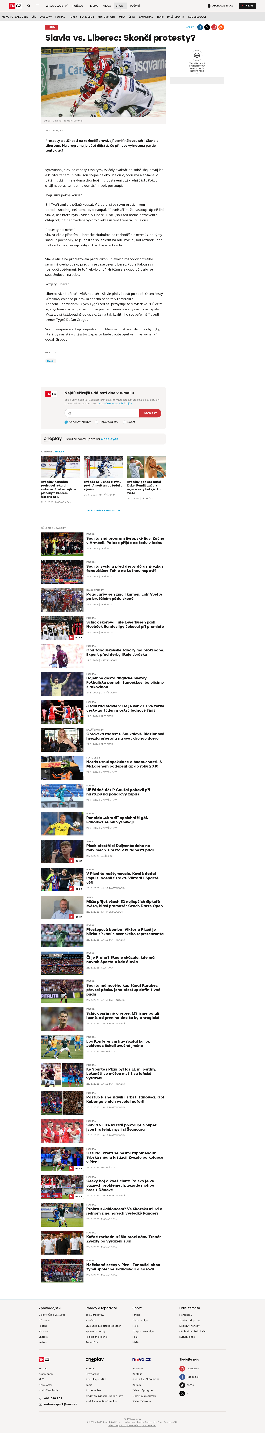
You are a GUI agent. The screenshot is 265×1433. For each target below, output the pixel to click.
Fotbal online (93, 1390)
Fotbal (60, 17)
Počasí (135, 5)
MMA (122, 17)
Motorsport (106, 17)
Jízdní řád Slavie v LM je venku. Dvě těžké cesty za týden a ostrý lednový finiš (125, 708)
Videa (107, 5)
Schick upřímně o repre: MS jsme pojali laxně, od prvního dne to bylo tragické (122, 1015)
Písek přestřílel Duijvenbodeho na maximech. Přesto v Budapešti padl (120, 848)
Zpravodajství (56, 5)
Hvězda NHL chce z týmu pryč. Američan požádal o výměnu (103, 485)
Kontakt (137, 1373)
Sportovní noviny (95, 1331)
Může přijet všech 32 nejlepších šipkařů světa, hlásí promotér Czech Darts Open (124, 904)
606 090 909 (53, 1398)
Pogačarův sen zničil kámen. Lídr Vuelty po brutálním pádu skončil (124, 596)
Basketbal (146, 17)
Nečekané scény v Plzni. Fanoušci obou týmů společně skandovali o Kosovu (123, 1267)
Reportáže (92, 1342)
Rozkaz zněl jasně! (96, 1336)
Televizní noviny (95, 1314)
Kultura (43, 1342)
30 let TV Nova (141, 1401)
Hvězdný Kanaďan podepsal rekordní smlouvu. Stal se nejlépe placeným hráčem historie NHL (58, 489)
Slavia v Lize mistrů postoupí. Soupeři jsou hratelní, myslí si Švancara (122, 1127)
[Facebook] (200, 27)
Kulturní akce (187, 1336)
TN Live (93, 5)
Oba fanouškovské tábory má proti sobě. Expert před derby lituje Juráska (125, 652)
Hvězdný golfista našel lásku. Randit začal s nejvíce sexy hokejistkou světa (144, 487)
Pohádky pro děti (96, 1379)
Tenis (160, 17)
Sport (120, 5)
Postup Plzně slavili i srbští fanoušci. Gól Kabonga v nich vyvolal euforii (125, 1099)
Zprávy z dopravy (189, 1320)
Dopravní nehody (189, 1325)
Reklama (137, 1368)
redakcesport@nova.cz (60, 1404)
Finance (43, 1331)
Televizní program (143, 1390)
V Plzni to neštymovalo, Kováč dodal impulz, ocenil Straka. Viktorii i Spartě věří (122, 878)
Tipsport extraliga (143, 1331)
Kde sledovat (197, 17)
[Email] (214, 27)
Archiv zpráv (46, 1373)
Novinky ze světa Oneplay (101, 1401)
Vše (34, 17)
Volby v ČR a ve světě (52, 1314)
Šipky (132, 17)
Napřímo (91, 1320)
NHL (134, 1336)
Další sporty (175, 17)
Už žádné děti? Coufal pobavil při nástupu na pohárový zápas (118, 792)
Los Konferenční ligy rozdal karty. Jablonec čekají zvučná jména (118, 1043)
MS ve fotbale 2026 (15, 17)
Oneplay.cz (109, 439)
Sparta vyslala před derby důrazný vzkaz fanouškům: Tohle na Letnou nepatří (125, 568)
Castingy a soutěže (144, 1395)
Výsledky (46, 17)
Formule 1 (87, 17)
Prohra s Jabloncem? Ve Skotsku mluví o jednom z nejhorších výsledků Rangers (124, 1211)
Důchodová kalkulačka (193, 1331)
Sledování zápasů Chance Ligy (104, 1395)
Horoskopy (185, 1314)
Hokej (73, 17)
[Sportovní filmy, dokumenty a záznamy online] (53, 439)
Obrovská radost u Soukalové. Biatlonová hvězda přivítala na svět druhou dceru (125, 736)
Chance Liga (140, 1320)
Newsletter (45, 1384)
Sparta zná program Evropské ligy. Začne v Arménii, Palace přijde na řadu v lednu (125, 540)
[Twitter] (207, 27)
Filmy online (93, 1373)
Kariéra (136, 1384)
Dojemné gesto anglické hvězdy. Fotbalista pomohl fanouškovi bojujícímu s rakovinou (125, 682)
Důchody (44, 1320)
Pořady (77, 5)
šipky (89, 841)
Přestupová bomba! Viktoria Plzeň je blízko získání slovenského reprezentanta (125, 932)
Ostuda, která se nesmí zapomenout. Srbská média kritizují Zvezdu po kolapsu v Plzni (124, 1157)
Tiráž (41, 1379)
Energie (43, 1336)
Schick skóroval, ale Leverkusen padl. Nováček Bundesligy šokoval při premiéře (125, 624)
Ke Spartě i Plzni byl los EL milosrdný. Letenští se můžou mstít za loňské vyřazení (121, 1073)
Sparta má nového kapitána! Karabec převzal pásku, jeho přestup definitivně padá (123, 989)
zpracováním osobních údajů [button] (113, 403)
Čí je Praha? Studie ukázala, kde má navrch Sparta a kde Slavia (120, 960)
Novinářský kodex (49, 1390)
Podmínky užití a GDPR (146, 1379)
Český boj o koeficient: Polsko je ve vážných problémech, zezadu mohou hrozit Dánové (120, 1185)
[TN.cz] (15, 6)
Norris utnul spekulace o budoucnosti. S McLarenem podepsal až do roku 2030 (124, 764)
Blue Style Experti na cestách (103, 1325)
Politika (43, 1325)
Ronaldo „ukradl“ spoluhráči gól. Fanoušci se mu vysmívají (117, 820)
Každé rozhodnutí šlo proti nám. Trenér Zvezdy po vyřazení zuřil (123, 1239)
